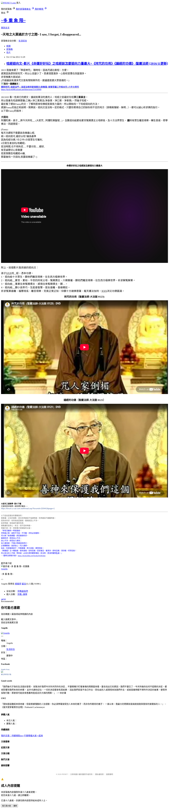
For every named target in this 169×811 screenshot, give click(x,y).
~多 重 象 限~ (13, 20)
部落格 (9, 49)
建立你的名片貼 (6, 674)
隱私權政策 (99, 774)
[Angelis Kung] (2, 672)
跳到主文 (5, 28)
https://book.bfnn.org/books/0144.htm (31, 556)
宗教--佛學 (22, 594)
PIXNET (65, 774)
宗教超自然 (22, 591)
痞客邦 (18, 584)
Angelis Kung (5, 669)
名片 (8, 52)
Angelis (4, 569)
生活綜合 (22, 41)
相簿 (8, 46)
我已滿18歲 (6, 806)
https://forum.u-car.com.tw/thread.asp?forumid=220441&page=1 (28, 508)
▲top (3, 599)
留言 (24, 584)
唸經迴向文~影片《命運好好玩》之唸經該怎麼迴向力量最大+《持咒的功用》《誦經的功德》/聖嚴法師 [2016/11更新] (87, 63)
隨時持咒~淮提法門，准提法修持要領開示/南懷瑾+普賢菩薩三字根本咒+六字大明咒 (40, 87)
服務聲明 (109, 774)
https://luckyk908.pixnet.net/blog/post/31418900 (21, 89)
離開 (15, 806)
